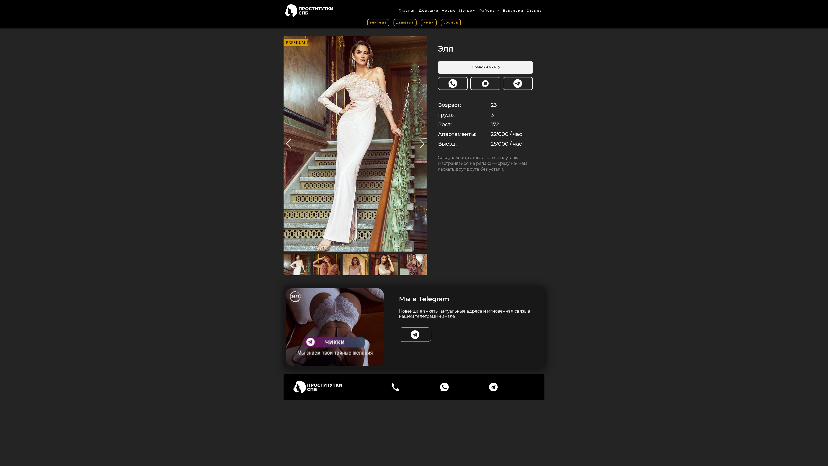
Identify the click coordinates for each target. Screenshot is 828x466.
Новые (449, 10)
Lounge (451, 22)
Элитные (378, 22)
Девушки (429, 10)
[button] (422, 144)
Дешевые (405, 22)
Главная (407, 10)
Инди (428, 22)
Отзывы (535, 10)
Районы (487, 10)
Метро (465, 10)
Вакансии (513, 10)
